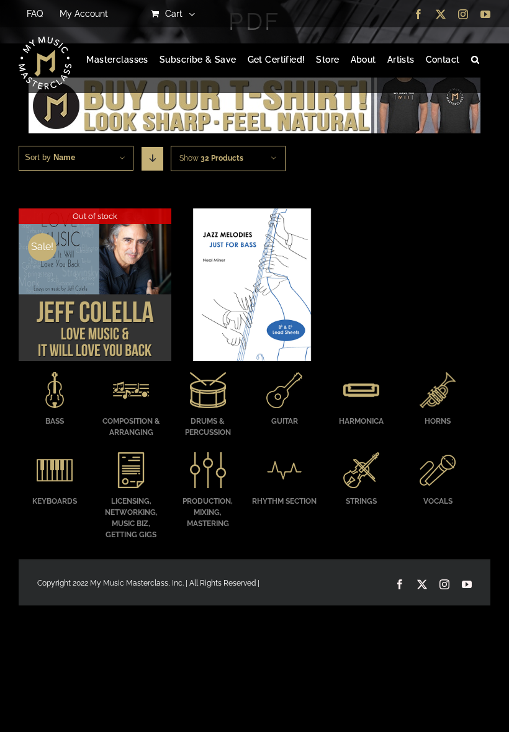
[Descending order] (152, 159)
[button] (475, 60)
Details (94, 286)
